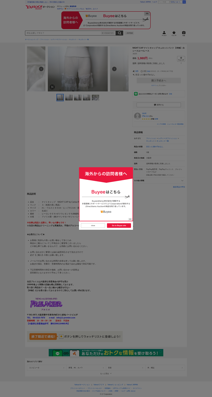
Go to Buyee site (119, 225)
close (93, 225)
